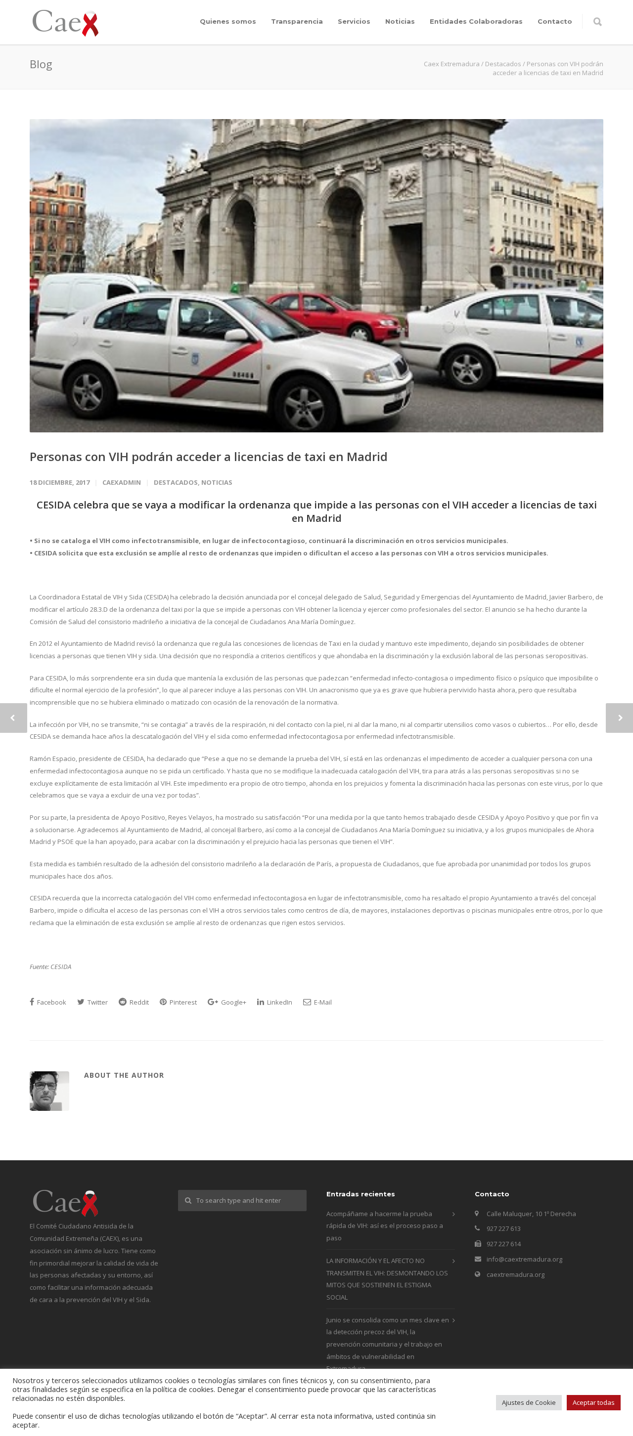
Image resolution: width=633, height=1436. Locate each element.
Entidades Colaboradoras (476, 21)
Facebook (51, 1002)
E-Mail (322, 1002)
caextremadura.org (515, 1274)
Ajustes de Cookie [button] (529, 1402)
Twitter (97, 1002)
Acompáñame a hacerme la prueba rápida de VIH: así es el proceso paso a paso (384, 1225)
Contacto (555, 21)
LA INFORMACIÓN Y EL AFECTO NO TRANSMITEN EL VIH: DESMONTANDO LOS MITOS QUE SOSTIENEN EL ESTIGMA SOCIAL (387, 1279)
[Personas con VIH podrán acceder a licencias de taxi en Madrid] (316, 275)
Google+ (233, 1002)
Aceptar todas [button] (594, 1402)
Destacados (176, 482)
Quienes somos (228, 21)
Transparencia (297, 21)
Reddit (138, 1002)
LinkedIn (279, 1002)
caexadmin (121, 482)
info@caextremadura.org (524, 1259)
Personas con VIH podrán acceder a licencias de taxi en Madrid (209, 456)
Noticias (400, 21)
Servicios (354, 21)
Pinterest (182, 1002)
